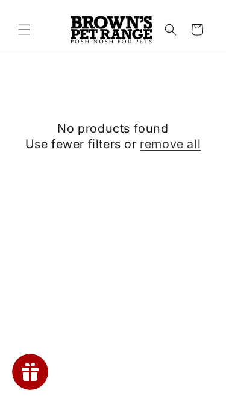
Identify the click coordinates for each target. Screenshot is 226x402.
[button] (24, 29)
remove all (170, 144)
